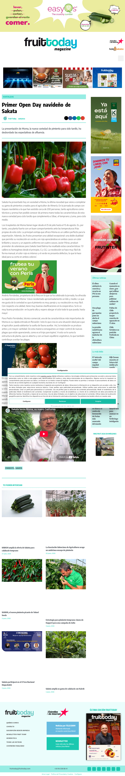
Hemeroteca (11, 738)
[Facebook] (99, 769)
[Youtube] (108, 769)
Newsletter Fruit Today (16, 734)
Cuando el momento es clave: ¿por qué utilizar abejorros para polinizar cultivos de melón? (114, 293)
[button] (112, 60)
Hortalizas (8, 97)
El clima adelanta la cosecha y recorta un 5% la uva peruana (96, 289)
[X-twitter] (89, 769)
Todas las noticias (14, 742)
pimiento (9, 468)
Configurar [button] (78, 774)
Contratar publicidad (15, 746)
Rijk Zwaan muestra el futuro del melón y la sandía (114, 362)
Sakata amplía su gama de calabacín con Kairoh (65, 689)
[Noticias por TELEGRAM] (51, 726)
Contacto (10, 726)
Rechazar (62, 401)
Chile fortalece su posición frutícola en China (114, 332)
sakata (19, 468)
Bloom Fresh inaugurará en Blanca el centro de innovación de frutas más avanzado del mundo (97, 413)
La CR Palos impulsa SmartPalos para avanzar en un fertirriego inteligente (114, 412)
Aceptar (98, 401)
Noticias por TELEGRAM (65, 725)
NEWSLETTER (62, 741)
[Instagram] (94, 769)
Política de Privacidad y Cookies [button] (62, 774)
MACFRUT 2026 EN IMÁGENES (104, 434)
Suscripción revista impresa (18, 730)
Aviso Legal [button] (46, 774)
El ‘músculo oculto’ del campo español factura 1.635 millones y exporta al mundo (97, 367)
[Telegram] (113, 769)
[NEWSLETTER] (51, 742)
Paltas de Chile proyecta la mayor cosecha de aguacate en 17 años (114, 315)
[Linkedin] (104, 769)
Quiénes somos (12, 723)
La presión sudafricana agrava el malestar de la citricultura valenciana (97, 335)
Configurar (27, 401)
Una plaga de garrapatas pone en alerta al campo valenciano (96, 315)
